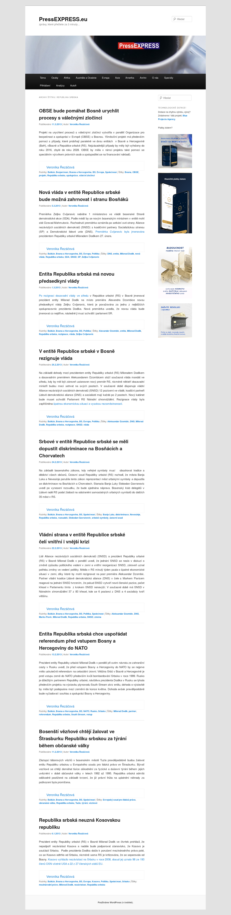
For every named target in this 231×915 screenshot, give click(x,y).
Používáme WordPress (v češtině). (115, 902)
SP (79, 256)
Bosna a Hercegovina (80, 172)
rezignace (63, 334)
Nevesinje (135, 514)
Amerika (129, 77)
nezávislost (80, 884)
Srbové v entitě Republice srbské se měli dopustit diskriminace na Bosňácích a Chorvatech (83, 448)
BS (94, 172)
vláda (72, 334)
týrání (85, 803)
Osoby (54, 77)
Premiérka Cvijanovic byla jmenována (119, 231)
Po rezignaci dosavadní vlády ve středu (63, 295)
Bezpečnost (62, 172)
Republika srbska (56, 175)
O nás (155, 77)
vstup (89, 714)
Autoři (73, 85)
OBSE (135, 172)
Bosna (128, 172)
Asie (117, 77)
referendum (45, 714)
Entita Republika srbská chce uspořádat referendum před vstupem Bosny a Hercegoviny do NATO (83, 640)
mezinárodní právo (48, 884)
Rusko (93, 711)
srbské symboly (100, 517)
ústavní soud (116, 517)
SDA (67, 256)
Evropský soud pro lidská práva (119, 799)
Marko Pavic (45, 617)
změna (97, 617)
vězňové (93, 803)
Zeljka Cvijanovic (90, 256)
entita (116, 253)
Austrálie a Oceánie (86, 77)
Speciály (168, 77)
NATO (86, 711)
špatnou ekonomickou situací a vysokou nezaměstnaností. (88, 403)
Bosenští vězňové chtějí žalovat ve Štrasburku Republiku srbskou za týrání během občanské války (83, 738)
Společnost (111, 172)
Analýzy (60, 85)
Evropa (105, 77)
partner (132, 711)
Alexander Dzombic (109, 330)
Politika (95, 253)
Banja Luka (108, 514)
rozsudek (63, 517)
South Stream (78, 714)
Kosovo (96, 881)
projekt (42, 175)
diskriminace (122, 514)
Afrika (67, 77)
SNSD (74, 256)
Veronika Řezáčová (80, 124)
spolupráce (72, 175)
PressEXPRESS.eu (63, 19)
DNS (109, 253)
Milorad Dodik (127, 253)
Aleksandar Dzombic (118, 421)
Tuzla (78, 803)
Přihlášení (45, 85)
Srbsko (102, 711)
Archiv (143, 77)
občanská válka (47, 803)
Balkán (51, 172)
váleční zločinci (87, 175)
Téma (43, 77)
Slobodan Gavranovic (80, 517)
